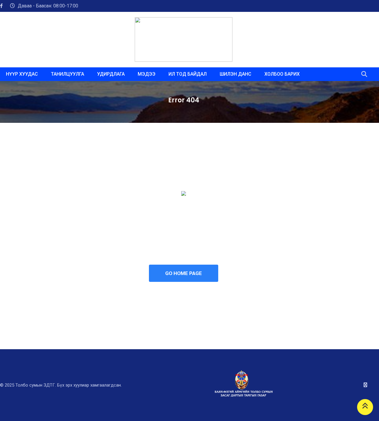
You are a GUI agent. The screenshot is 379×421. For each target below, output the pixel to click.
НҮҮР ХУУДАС (22, 74)
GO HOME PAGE (183, 273)
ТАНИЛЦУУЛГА (67, 74)
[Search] (364, 74)
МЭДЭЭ (146, 74)
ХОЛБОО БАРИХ (282, 74)
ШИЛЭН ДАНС (235, 74)
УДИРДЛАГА (111, 74)
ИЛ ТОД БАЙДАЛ (187, 74)
